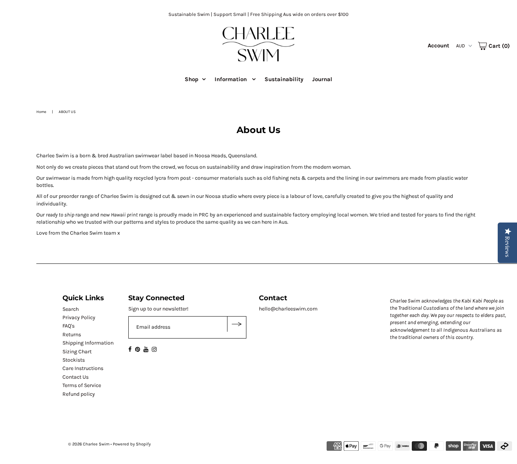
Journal (322, 79)
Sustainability (284, 79)
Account (438, 45)
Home (41, 112)
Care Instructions (82, 368)
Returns (71, 334)
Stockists (73, 360)
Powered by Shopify (132, 444)
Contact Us (75, 377)
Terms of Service (81, 385)
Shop (191, 79)
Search (70, 309)
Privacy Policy (78, 317)
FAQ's (68, 326)
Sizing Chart (77, 351)
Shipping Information (88, 343)
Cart (498, 45)
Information (231, 79)
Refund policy (78, 394)
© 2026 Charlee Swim (88, 444)
